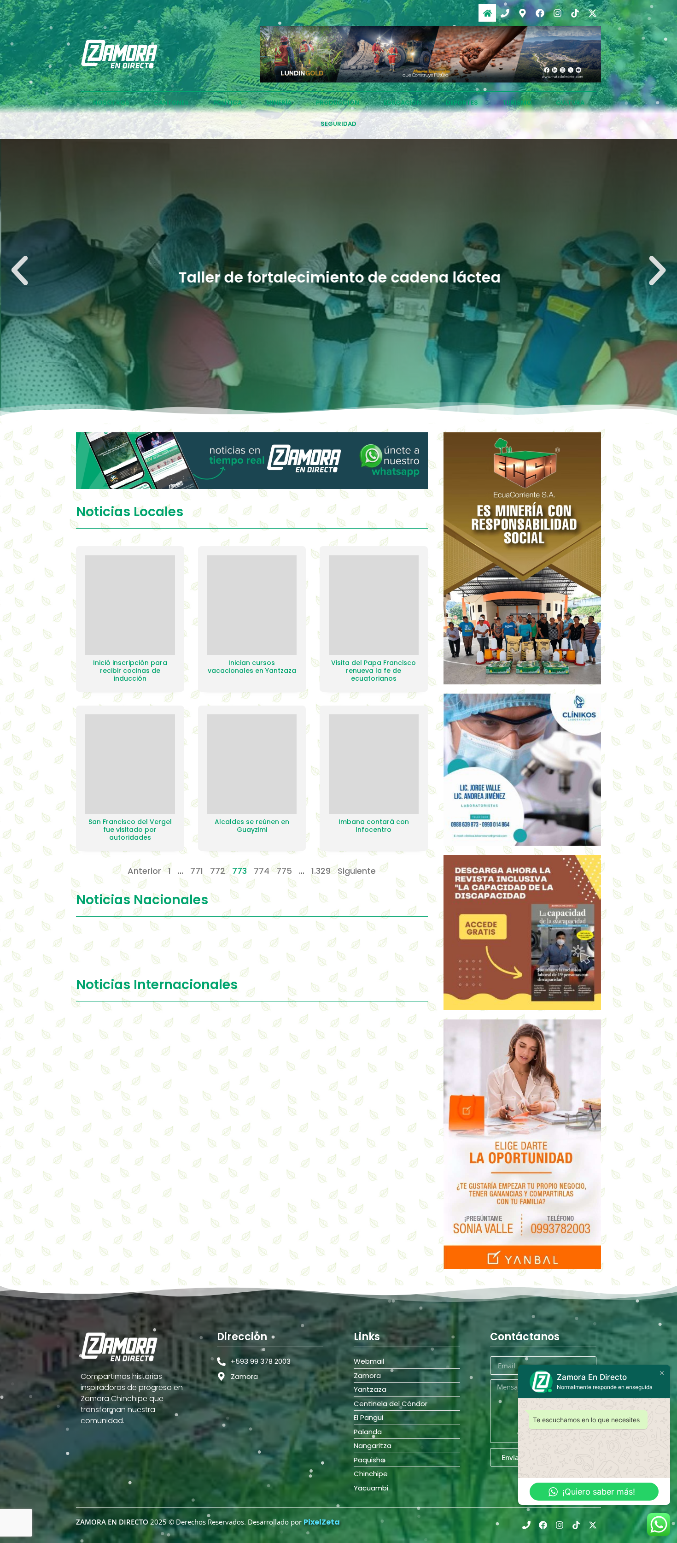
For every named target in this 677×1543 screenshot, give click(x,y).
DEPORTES (462, 102)
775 (284, 871)
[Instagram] (557, 13)
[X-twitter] (592, 13)
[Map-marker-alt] (522, 13)
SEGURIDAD (338, 123)
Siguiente (357, 871)
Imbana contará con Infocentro (373, 825)
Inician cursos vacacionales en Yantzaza (252, 666)
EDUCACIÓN (402, 102)
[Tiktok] (575, 13)
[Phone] (505, 13)
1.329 (321, 871)
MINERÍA (279, 102)
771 (196, 871)
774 (261, 871)
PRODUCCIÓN (337, 102)
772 (217, 871)
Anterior (144, 871)
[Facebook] (540, 13)
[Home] (487, 13)
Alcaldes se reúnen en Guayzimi (252, 825)
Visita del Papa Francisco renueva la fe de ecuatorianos (373, 670)
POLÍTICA (227, 102)
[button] (19, 270)
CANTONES (171, 102)
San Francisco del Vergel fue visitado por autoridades (130, 829)
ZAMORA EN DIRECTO (112, 1521)
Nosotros (111, 102)
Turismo (516, 102)
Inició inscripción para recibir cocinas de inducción (130, 670)
